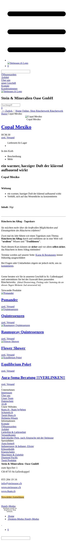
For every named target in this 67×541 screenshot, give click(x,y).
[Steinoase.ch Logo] (17, 63)
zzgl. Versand (7, 137)
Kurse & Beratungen (46, 255)
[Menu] (36, 60)
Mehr (10, 159)
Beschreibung (14, 156)
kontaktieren (7, 266)
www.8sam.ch (8, 491)
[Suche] (32, 71)
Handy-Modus (8, 506)
